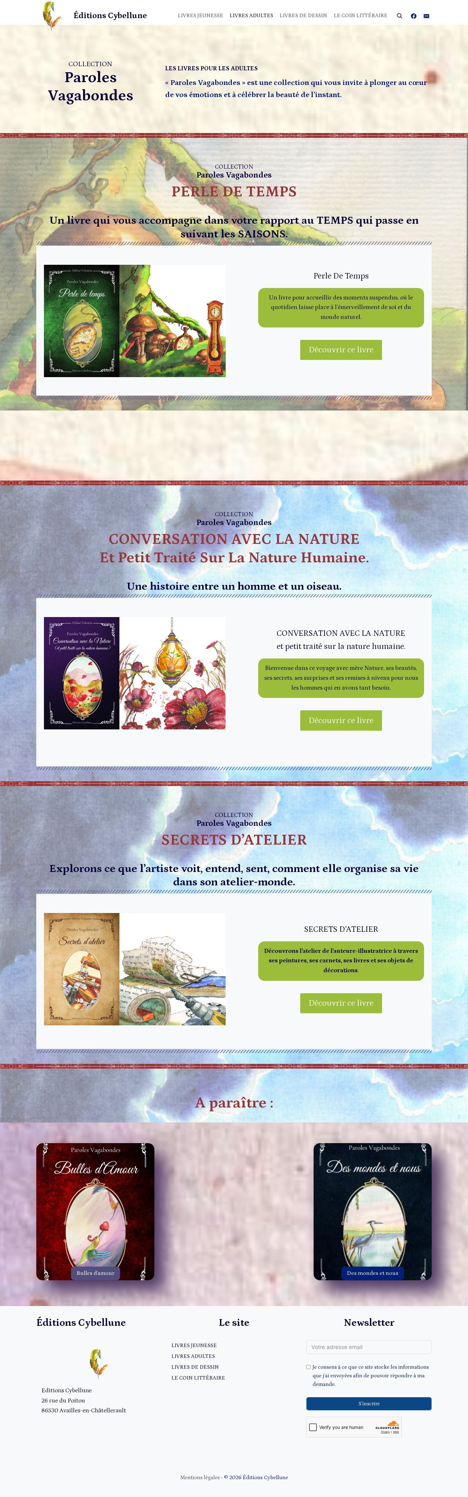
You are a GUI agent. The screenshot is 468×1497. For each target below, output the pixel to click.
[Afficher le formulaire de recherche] (399, 16)
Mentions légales (200, 1477)
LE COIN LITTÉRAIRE (360, 15)
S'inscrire (369, 1404)
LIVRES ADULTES (251, 15)
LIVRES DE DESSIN (303, 15)
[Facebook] (413, 16)
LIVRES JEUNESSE (200, 15)
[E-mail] (426, 16)
